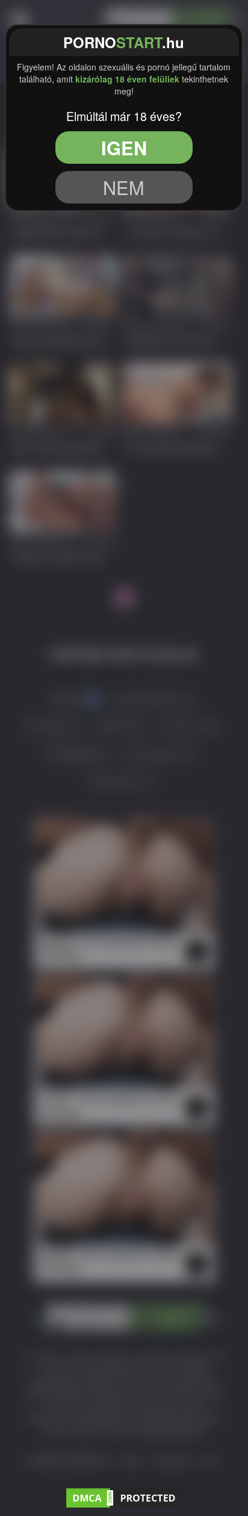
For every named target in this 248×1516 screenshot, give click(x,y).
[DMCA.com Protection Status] (124, 1496)
